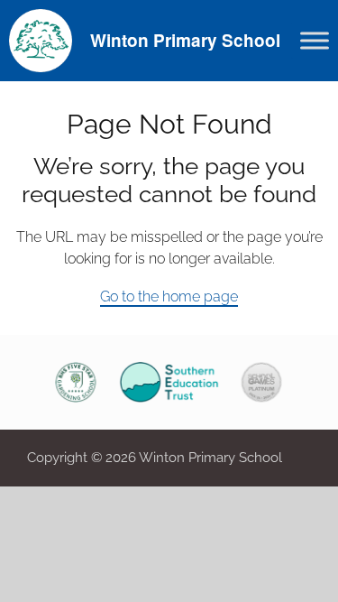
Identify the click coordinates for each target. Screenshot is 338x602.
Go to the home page (169, 296)
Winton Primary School (185, 40)
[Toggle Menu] (314, 40)
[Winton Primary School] (40, 39)
